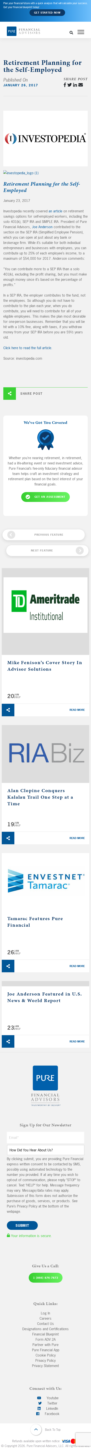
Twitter (51, 1403)
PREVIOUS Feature (48, 535)
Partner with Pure (45, 1344)
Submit (22, 1225)
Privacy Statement (45, 1365)
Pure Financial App (45, 1350)
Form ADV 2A (46, 1339)
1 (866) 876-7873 (45, 1278)
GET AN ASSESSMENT (49, 497)
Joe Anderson (42, 226)
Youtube (52, 1398)
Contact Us (45, 1323)
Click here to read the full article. (27, 347)
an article (55, 211)
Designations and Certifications (45, 1328)
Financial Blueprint (45, 1334)
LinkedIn (51, 1408)
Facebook (51, 1413)
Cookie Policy (46, 1355)
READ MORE (77, 710)
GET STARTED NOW (47, 12)
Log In (45, 1313)
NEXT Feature (42, 550)
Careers (45, 1318)
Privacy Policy (45, 1360)
